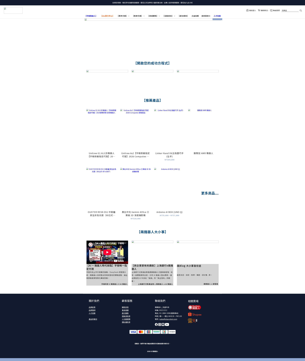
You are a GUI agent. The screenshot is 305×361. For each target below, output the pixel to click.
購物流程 (125, 307)
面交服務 (125, 313)
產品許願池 (93, 319)
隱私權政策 (126, 322)
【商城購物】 (152, 16)
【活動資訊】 (168, 16)
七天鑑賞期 (126, 319)
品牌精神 (92, 310)
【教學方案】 (137, 16)
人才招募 (92, 313)
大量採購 (195, 16)
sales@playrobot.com (168, 319)
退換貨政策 (126, 316)
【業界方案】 (122, 16)
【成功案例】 (183, 16)
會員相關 (125, 310)
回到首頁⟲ (206, 16)
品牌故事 (92, 307)
